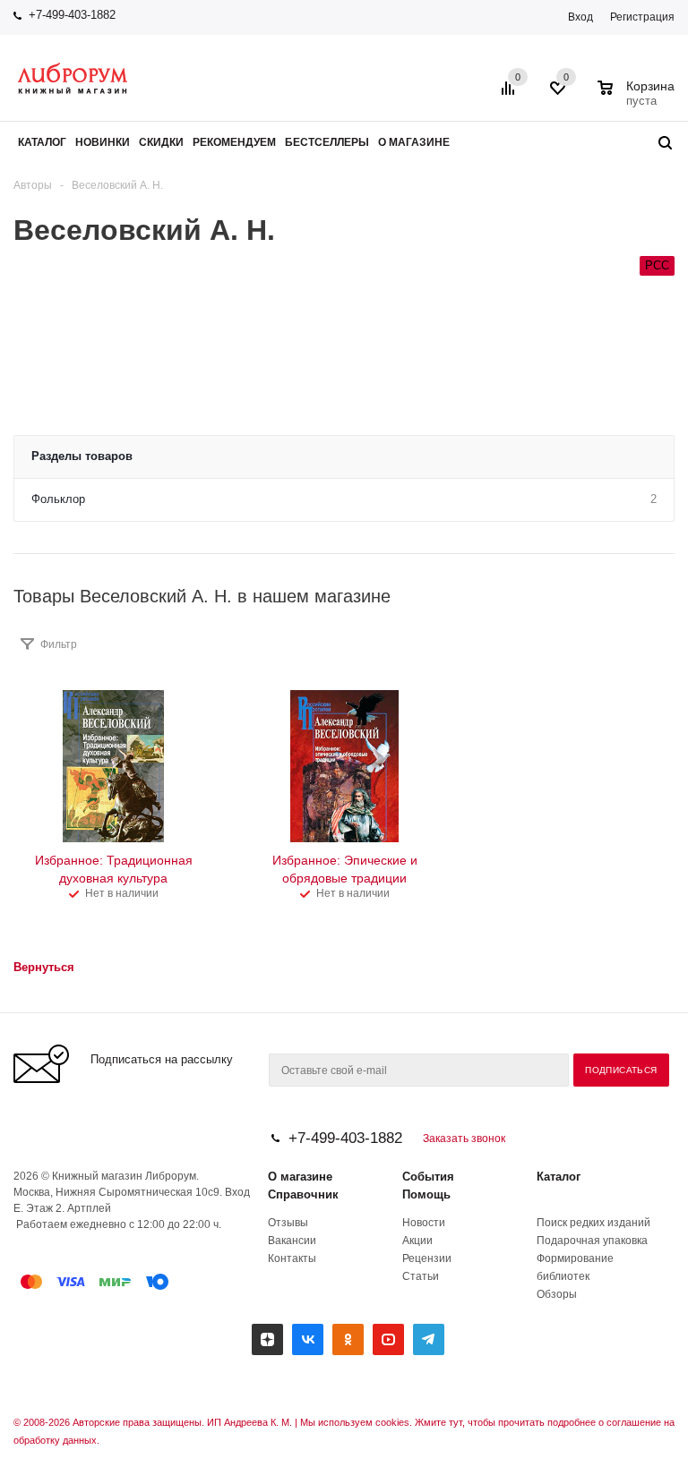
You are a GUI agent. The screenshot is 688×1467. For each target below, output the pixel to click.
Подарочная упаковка (592, 1240)
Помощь (426, 1194)
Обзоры (557, 1294)
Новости (423, 1222)
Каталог (558, 1176)
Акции (417, 1240)
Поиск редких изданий (593, 1222)
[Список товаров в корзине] (638, 98)
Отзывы (288, 1222)
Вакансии (292, 1240)
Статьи (420, 1276)
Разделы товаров (82, 456)
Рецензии (427, 1258)
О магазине (300, 1176)
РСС (657, 265)
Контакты (292, 1258)
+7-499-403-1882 (72, 14)
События (428, 1176)
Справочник (303, 1194)
